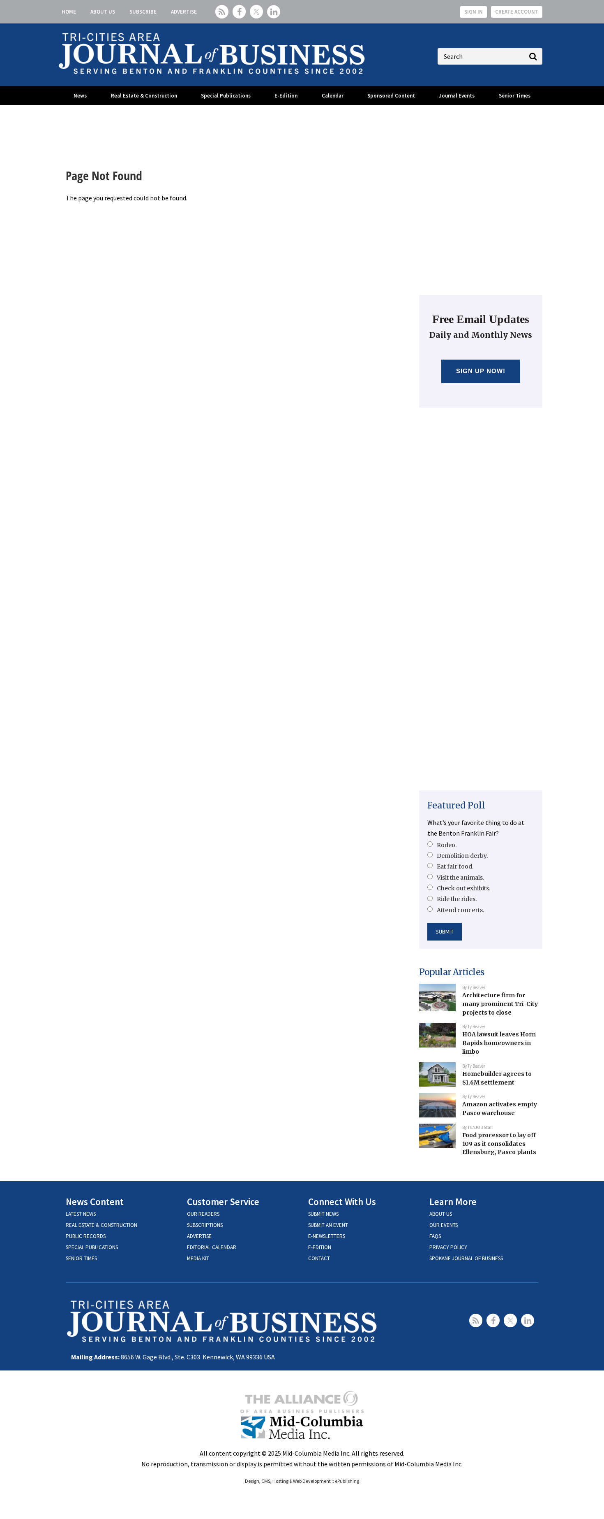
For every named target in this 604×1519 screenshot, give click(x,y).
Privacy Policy (448, 1247)
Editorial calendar (211, 1247)
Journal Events (457, 95)
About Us (102, 11)
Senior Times (514, 95)
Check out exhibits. (463, 888)
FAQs (435, 1236)
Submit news (323, 1213)
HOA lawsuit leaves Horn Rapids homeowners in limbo (499, 1043)
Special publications (92, 1247)
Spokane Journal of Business (466, 1258)
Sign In (473, 11)
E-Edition (285, 95)
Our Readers (203, 1213)
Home (69, 11)
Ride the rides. (457, 899)
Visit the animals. (460, 877)
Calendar (332, 95)
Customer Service (223, 1202)
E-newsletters (326, 1236)
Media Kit (198, 1258)
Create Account (516, 11)
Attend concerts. (460, 910)
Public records (86, 1236)
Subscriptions (205, 1225)
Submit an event (328, 1225)
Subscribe (143, 11)
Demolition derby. (462, 855)
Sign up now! (481, 370)
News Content (95, 1202)
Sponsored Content (391, 95)
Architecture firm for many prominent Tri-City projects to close (500, 1004)
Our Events (443, 1225)
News (80, 95)
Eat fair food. (455, 866)
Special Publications (226, 95)
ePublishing (347, 1481)
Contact (319, 1258)
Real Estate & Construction (144, 95)
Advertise (184, 11)
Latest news (81, 1213)
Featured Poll (456, 805)
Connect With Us (342, 1202)
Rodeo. (446, 845)
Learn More (453, 1202)
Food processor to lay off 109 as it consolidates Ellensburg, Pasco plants (499, 1143)
